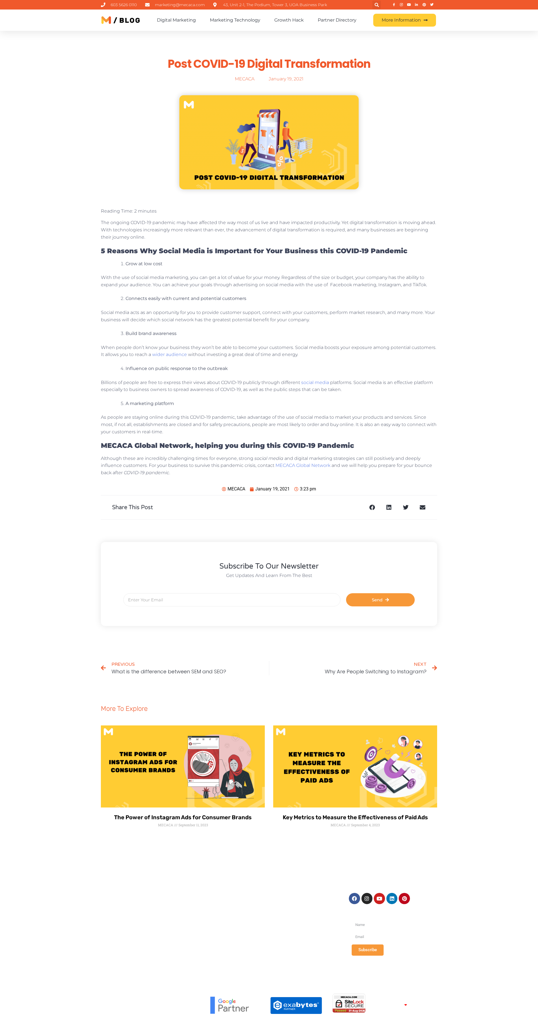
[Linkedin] (392, 898)
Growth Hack (289, 20)
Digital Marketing (176, 20)
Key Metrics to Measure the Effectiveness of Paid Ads (355, 817)
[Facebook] (354, 898)
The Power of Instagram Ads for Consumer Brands (183, 817)
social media (315, 382)
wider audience (169, 354)
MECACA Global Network (302, 465)
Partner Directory (337, 20)
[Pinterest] (404, 898)
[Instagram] (367, 898)
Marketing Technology (235, 20)
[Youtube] (379, 898)
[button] (376, 5)
